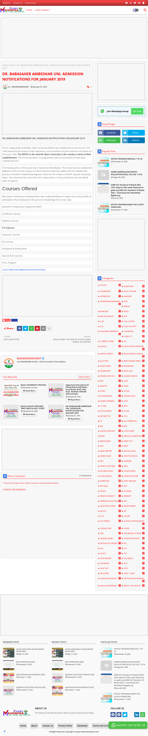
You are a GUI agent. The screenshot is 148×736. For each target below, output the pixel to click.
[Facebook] (19, 328)
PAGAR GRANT (134, 471)
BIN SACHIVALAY (110, 316)
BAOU (12, 65)
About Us (7, 3)
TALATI (110, 553)
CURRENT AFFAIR (110, 341)
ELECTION (110, 361)
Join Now (137, 111)
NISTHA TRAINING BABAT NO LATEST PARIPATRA (127, 205)
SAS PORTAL (110, 521)
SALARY (134, 516)
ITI (110, 421)
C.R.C (110, 321)
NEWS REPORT (110, 451)
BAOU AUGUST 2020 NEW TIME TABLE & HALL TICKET (33, 407)
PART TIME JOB (134, 481)
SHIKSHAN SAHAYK (134, 538)
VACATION (110, 573)
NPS (110, 461)
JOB (134, 426)
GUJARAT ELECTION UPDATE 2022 (31, 687)
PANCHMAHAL (110, 476)
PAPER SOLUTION (134, 476)
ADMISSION (134, 286)
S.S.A (110, 516)
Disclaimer (82, 725)
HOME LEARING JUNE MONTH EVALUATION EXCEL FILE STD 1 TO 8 (126, 173)
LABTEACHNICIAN (110, 431)
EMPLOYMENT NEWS (134, 361)
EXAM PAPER (110, 366)
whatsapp (111, 140)
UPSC (134, 568)
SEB (110, 533)
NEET (134, 446)
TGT (134, 563)
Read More (30, 390)
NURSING (134, 461)
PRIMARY (134, 496)
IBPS (134, 406)
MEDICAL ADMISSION (134, 436)
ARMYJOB (134, 296)
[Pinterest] (37, 328)
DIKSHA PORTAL (110, 353)
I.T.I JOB (110, 406)
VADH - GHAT (134, 573)
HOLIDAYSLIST (134, 396)
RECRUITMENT (134, 506)
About (34, 725)
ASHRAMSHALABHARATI (110, 302)
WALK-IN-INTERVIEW (110, 585)
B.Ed (134, 301)
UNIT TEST (110, 568)
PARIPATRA (110, 481)
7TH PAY (110, 285)
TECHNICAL (134, 558)
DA (134, 341)
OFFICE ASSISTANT (110, 466)
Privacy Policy (30, 3)
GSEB (134, 386)
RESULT (110, 511)
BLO (134, 316)
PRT (134, 501)
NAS (110, 446)
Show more (84, 376)
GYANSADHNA (110, 396)
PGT (134, 486)
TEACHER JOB (110, 558)
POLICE (110, 491)
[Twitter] (25, 328)
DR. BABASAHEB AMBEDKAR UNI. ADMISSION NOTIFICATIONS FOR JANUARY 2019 (78, 409)
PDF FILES (110, 486)
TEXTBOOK (110, 563)
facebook (111, 132)
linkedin (135, 140)
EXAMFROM (134, 366)
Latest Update (42, 10)
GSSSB (134, 391)
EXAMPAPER (110, 371)
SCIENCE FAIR (110, 528)
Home (29, 10)
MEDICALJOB (110, 441)
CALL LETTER (134, 321)
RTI (134, 511)
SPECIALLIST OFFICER (110, 543)
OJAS (134, 466)
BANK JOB (110, 311)
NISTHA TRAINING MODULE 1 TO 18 (126, 158)
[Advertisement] (74, 37)
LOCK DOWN (134, 431)
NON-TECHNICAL (134, 456)
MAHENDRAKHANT (29, 358)
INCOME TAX (110, 416)
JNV (110, 426)
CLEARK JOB (134, 331)
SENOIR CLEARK (110, 538)
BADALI (134, 306)
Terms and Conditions (104, 725)
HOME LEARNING (110, 401)
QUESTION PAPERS (110, 506)
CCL (110, 326)
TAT (134, 553)
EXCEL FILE (134, 371)
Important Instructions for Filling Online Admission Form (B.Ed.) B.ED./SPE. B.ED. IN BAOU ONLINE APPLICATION (77, 389)
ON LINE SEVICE (110, 471)
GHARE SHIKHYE (134, 376)
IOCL (134, 416)
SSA (110, 548)
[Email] (43, 328)
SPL (134, 543)
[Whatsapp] (31, 328)
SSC (134, 548)
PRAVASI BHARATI (110, 496)
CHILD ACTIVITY (134, 326)
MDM (110, 436)
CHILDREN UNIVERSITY (110, 332)
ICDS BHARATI (110, 411)
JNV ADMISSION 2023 (25, 662)
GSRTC (110, 391)
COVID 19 (134, 336)
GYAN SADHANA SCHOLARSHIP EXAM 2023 (30, 650)
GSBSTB (110, 386)
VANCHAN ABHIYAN (110, 578)
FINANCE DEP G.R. (110, 376)
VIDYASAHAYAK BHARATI (134, 579)
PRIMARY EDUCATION (110, 501)
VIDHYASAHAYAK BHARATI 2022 (30, 675)
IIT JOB (134, 411)
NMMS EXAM (110, 456)
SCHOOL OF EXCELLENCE (134, 522)
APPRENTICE (110, 296)
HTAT (134, 401)
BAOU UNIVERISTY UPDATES (33, 385)
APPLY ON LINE (134, 291)
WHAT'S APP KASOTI (134, 585)
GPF (110, 381)
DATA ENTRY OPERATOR (134, 347)
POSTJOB (134, 491)
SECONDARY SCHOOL (134, 533)
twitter (135, 132)
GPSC (134, 381)
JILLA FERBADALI (134, 421)
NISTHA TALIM (134, 451)
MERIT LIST (134, 441)
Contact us (18, 3)
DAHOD (110, 346)
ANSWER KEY (110, 291)
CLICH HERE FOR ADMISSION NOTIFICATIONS (24, 269)
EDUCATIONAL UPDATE (134, 355)
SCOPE (134, 528)
